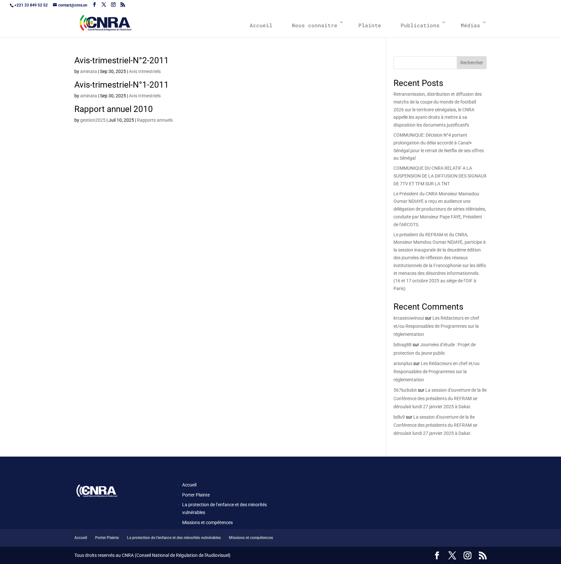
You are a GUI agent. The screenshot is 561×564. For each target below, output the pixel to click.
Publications (420, 25)
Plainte (369, 25)
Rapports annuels (155, 120)
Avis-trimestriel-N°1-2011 (121, 85)
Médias (470, 25)
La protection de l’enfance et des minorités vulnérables (174, 537)
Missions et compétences (207, 522)
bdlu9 (399, 417)
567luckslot (405, 390)
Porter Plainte (196, 494)
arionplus (402, 363)
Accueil (261, 25)
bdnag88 (402, 344)
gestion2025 (93, 120)
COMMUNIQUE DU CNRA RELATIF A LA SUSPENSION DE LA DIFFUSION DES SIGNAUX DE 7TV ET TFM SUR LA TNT (440, 176)
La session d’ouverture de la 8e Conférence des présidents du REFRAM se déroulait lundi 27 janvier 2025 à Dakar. (440, 398)
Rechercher (471, 62)
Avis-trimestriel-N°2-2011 (121, 60)
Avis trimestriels (145, 71)
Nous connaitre (314, 25)
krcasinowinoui (408, 318)
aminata (88, 71)
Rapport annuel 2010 (113, 109)
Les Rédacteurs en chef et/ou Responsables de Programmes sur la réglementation (436, 326)
